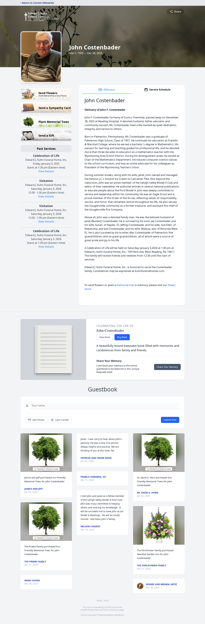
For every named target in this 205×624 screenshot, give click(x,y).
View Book (104, 337)
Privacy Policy (93, 609)
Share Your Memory (167, 366)
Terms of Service (111, 609)
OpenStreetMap (106, 615)
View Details (46, 171)
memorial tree (125, 285)
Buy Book (122, 337)
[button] (46, 452)
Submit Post (170, 419)
